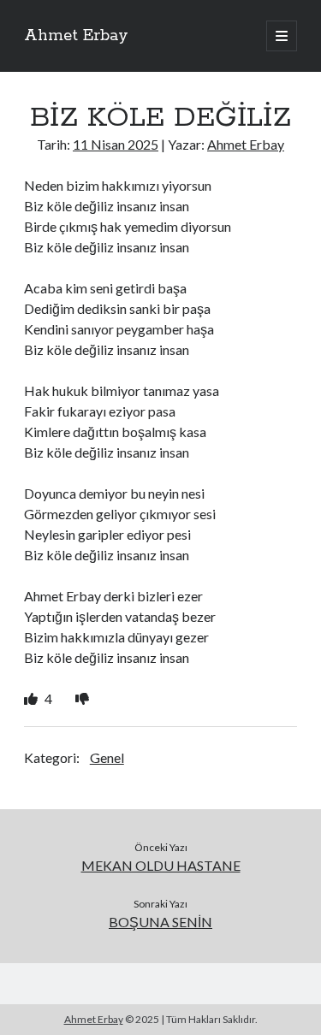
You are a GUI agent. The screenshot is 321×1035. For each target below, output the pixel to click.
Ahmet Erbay (76, 36)
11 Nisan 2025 (115, 144)
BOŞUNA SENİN (160, 922)
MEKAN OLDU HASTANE (161, 865)
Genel (107, 757)
